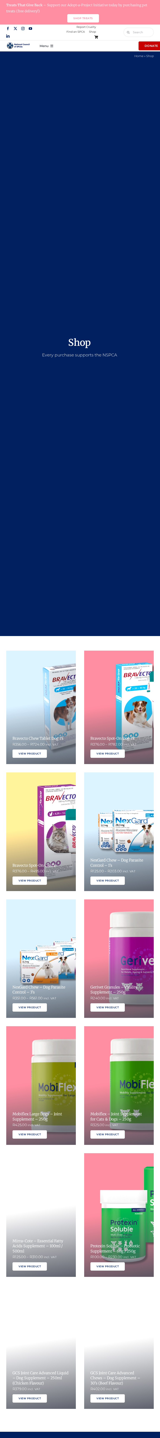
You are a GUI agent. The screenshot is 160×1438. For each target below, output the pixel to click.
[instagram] (23, 28)
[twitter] (15, 28)
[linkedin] (8, 36)
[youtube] (30, 28)
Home (138, 56)
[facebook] (8, 28)
